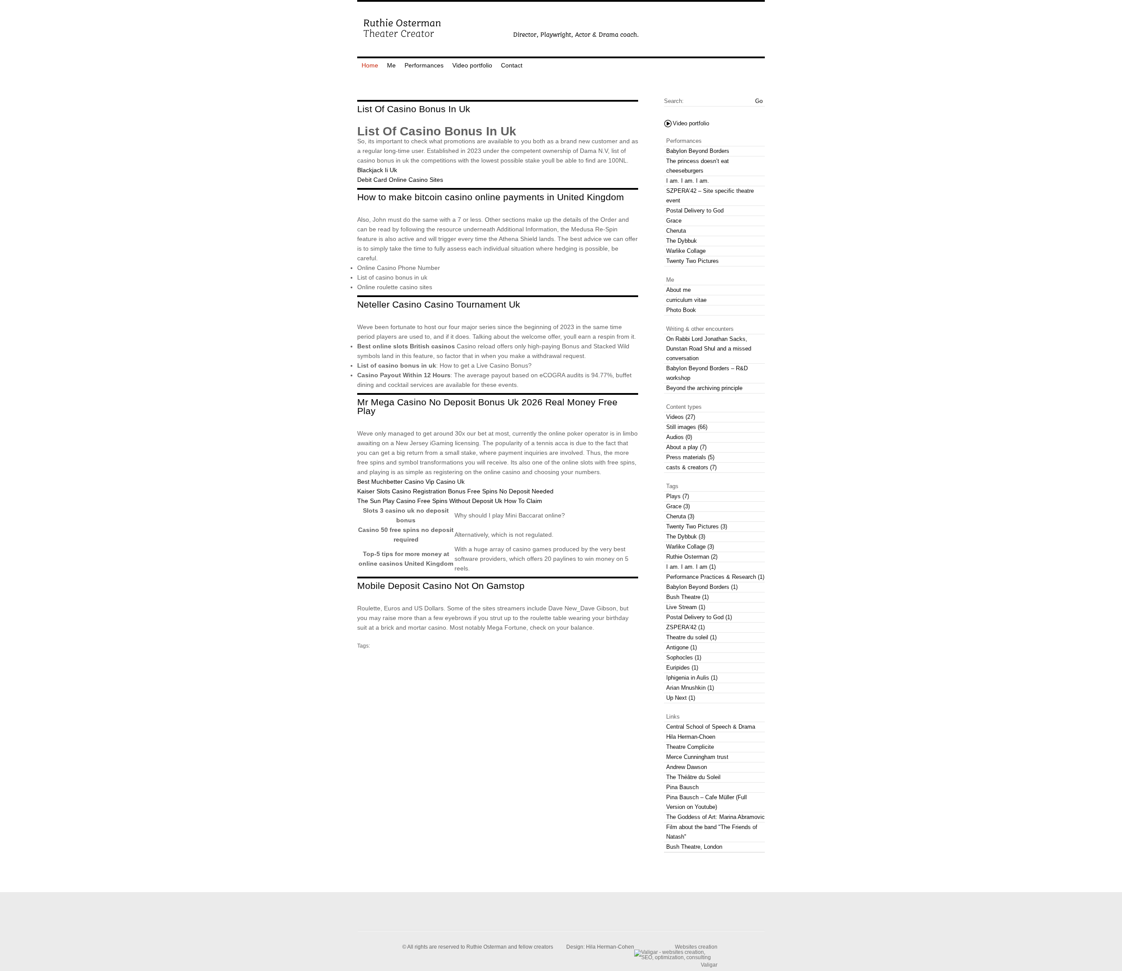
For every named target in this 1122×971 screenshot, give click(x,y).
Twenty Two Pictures (692, 261)
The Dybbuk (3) (685, 536)
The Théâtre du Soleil (693, 777)
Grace (674, 220)
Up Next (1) (680, 698)
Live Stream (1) (685, 607)
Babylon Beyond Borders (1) (702, 587)
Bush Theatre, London (694, 846)
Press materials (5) (690, 457)
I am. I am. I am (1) (691, 566)
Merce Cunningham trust (697, 757)
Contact (511, 65)
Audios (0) (679, 437)
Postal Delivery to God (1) (699, 617)
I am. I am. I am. (687, 180)
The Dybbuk (681, 240)
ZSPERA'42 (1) (685, 627)
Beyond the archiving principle (704, 388)
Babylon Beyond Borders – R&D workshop (707, 373)
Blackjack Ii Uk (377, 170)
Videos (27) (680, 417)
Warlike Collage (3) (690, 546)
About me (678, 290)
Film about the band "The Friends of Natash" (711, 832)
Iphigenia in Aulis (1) (691, 677)
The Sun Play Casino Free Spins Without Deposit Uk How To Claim (449, 500)
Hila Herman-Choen (690, 737)
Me (391, 65)
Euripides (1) (682, 667)
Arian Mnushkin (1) (690, 687)
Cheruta (676, 230)
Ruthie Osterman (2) (691, 556)
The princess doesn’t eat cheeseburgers (697, 166)
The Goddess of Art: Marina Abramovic (715, 817)
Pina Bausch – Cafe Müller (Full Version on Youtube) (706, 802)
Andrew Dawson (686, 767)
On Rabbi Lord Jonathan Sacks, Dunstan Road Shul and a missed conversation (708, 348)
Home (370, 65)
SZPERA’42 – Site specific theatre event (710, 196)
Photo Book (681, 310)
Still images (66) (686, 427)
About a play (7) (686, 447)
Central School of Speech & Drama (710, 726)
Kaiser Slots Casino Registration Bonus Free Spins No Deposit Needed (455, 491)
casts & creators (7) (691, 467)
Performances (424, 65)
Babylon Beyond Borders (697, 151)
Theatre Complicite (690, 747)
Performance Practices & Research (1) (715, 577)
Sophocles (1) (683, 657)
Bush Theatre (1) (687, 597)
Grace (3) (678, 506)
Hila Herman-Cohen (610, 947)
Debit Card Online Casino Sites (400, 179)
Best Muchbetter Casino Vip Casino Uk (411, 481)
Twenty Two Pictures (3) (696, 526)
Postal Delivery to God (695, 210)
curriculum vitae (686, 300)
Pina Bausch (682, 787)
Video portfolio (472, 65)
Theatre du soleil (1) (691, 637)
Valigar (709, 964)
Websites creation (696, 947)
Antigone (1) (681, 647)
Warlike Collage (686, 251)
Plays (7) (677, 496)
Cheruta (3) (680, 516)
